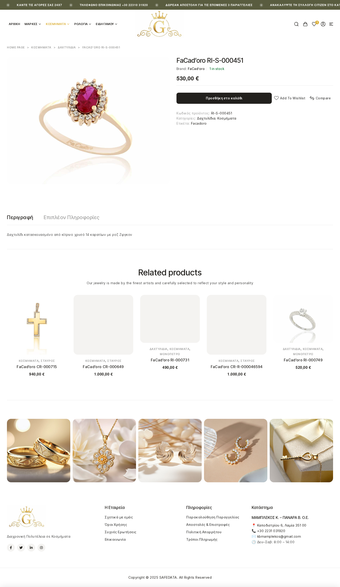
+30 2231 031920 (271, 531)
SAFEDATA (168, 577)
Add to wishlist (292, 98)
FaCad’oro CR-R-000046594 (237, 366)
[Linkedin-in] (31, 548)
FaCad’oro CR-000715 (37, 366)
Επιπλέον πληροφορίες (72, 217)
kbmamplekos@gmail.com (279, 536)
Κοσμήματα (41, 47)
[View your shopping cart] (305, 24)
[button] (331, 24)
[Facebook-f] (11, 548)
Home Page (16, 47)
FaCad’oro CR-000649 (103, 366)
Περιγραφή (20, 217)
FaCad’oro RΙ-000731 (170, 360)
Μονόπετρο (170, 354)
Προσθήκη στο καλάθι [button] (170, 381)
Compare (323, 98)
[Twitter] (21, 548)
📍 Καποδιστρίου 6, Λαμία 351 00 (279, 525)
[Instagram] (41, 548)
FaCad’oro (196, 69)
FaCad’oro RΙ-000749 (303, 360)
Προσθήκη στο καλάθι (224, 98)
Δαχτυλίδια (67, 47)
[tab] (20, 217)
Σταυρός (48, 361)
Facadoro (199, 123)
